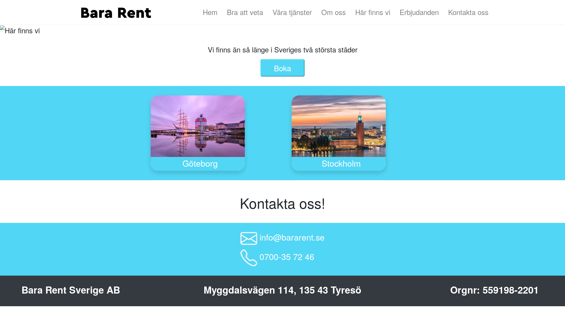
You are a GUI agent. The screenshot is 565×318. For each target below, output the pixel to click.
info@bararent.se (292, 237)
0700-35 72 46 (287, 256)
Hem (210, 12)
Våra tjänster (292, 12)
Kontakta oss (468, 12)
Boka (282, 67)
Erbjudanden (419, 12)
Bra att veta (245, 12)
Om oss (333, 12)
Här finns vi (372, 12)
